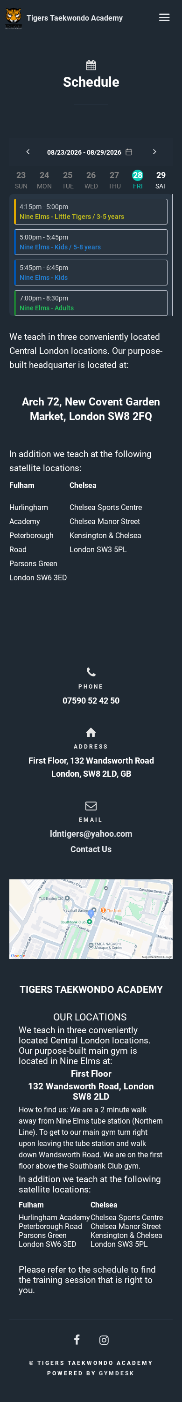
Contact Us (91, 849)
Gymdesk (117, 1373)
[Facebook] (77, 1340)
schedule (110, 1270)
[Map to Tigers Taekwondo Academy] (91, 919)
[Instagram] (104, 1340)
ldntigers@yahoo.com (91, 834)
